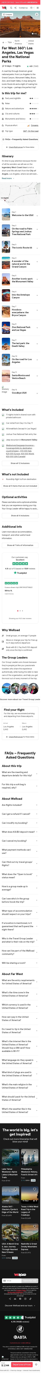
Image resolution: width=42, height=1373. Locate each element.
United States (31, 42)
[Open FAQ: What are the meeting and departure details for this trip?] (36, 773)
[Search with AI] (15, 8)
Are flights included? (12, 805)
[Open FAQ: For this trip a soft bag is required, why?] (36, 786)
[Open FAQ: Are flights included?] (36, 805)
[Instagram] (25, 1299)
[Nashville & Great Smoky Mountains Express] (29, 1232)
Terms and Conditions (15, 1292)
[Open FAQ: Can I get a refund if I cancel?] (36, 814)
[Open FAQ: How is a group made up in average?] (36, 888)
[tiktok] (30, 1299)
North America (18, 42)
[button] (20, 214)
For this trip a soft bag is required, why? (14, 786)
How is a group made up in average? (15, 888)
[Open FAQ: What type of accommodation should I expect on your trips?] (36, 912)
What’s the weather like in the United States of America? (16, 1111)
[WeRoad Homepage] (4, 7)
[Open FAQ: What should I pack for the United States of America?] (36, 1098)
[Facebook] (20, 1299)
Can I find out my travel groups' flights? (17, 864)
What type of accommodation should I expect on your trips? (17, 912)
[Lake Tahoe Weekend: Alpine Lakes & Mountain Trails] (10, 1157)
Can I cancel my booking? (14, 841)
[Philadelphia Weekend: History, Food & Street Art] (29, 1157)
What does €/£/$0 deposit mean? (18, 832)
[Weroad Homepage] (20, 1274)
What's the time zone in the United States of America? (15, 994)
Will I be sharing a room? (14, 963)
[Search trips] (11, 8)
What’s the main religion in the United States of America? (17, 1086)
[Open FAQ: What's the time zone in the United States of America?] (36, 994)
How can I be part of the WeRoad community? (18, 952)
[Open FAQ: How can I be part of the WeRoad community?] (36, 952)
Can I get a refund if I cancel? (16, 814)
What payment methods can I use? (16, 851)
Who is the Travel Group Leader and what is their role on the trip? (18, 940)
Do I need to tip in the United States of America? (16, 1031)
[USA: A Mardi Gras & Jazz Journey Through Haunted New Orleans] (10, 1232)
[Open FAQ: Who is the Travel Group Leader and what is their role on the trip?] (36, 940)
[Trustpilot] (32, 66)
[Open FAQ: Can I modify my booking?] (36, 822)
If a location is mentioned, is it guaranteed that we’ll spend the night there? (17, 926)
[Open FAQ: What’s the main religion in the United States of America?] (36, 1086)
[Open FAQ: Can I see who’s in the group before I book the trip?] (36, 900)
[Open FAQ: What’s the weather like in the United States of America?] (36, 1110)
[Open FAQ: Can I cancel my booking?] (36, 840)
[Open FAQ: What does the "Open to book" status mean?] (36, 875)
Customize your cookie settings (20, 1343)
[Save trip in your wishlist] (15, 1151)
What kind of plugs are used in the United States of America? (17, 1074)
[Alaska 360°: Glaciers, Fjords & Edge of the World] (10, 1195)
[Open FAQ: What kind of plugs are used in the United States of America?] (36, 1073)
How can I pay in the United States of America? (15, 1019)
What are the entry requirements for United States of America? (18, 982)
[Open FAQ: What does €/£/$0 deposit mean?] (36, 831)
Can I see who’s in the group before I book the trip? (15, 900)
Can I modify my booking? (15, 823)
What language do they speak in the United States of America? (17, 1062)
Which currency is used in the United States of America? (16, 1006)
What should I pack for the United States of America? (18, 1098)
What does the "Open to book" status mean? (17, 876)
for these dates (21, 147)
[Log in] (32, 8)
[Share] (36, 14)
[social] (10, 1299)
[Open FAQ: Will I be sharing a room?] (36, 963)
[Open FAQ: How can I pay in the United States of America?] (36, 1018)
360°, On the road (30, 131)
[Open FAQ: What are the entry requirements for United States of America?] (36, 981)
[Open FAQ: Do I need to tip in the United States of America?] (36, 1030)
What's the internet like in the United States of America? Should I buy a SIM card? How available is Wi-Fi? (16, 1046)
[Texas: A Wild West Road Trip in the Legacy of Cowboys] (29, 1195)
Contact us (23, 8)
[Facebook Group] (15, 1299)
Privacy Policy (21, 1290)
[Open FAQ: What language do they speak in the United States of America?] (36, 1061)
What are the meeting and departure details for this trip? (17, 774)
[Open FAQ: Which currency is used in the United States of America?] (36, 1006)
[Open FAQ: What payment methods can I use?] (36, 851)
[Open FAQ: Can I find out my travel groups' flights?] (36, 863)
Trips (10, 42)
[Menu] (38, 8)
